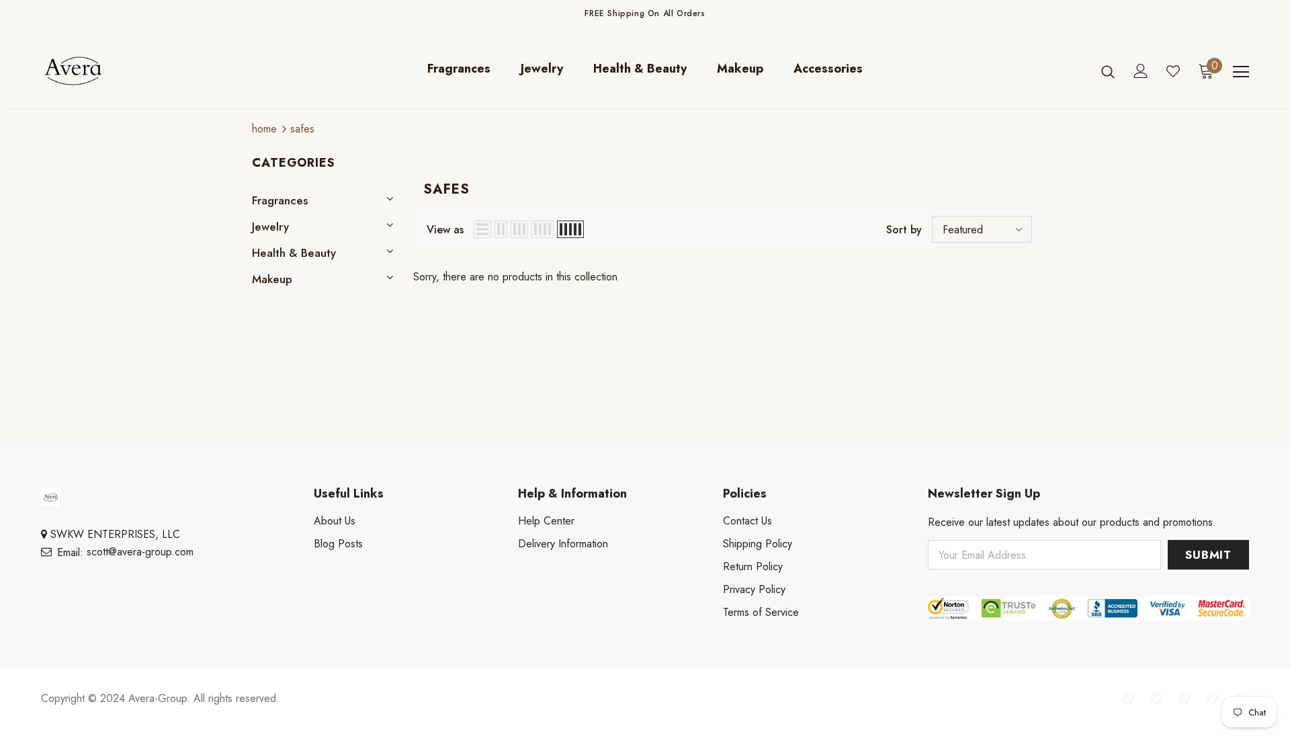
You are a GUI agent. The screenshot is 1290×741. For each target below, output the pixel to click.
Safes (302, 128)
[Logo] (120, 71)
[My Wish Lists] (1173, 71)
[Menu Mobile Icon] (1241, 72)
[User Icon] (1140, 71)
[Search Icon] (1108, 71)
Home (264, 128)
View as (445, 229)
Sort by (904, 229)
